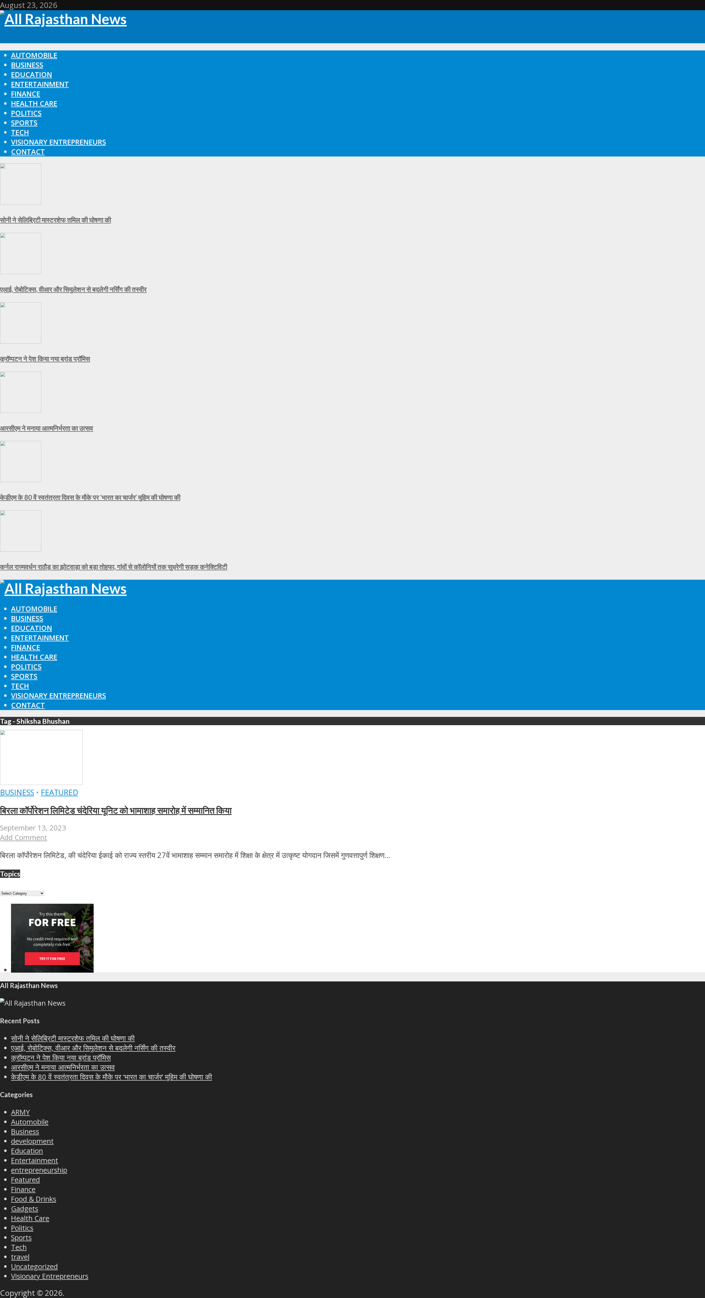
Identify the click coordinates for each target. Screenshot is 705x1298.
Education (31, 74)
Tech (20, 132)
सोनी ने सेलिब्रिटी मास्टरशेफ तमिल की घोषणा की (55, 220)
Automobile (34, 55)
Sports (24, 123)
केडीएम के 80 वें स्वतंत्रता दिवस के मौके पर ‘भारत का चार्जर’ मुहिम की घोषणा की (90, 497)
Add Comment (23, 837)
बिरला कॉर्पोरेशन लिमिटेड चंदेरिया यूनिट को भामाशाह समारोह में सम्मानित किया (116, 810)
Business (27, 65)
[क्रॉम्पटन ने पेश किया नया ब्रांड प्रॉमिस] (20, 341)
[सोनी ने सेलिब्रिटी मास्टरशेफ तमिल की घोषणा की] (20, 202)
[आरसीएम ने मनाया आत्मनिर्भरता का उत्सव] (20, 410)
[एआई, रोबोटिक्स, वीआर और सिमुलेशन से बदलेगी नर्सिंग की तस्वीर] (20, 271)
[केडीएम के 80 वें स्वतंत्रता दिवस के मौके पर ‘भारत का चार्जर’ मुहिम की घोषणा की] (20, 479)
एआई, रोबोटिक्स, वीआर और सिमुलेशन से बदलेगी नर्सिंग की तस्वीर (73, 289)
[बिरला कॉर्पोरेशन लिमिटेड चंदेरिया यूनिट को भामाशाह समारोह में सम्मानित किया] (41, 782)
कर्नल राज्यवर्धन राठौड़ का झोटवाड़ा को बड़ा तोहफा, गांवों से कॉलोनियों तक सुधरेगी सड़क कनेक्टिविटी (113, 567)
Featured (59, 792)
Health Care (34, 103)
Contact (28, 151)
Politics (26, 113)
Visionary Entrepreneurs (58, 142)
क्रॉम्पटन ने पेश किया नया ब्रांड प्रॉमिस (45, 359)
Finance (25, 94)
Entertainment (40, 84)
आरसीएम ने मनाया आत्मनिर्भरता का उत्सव (46, 428)
